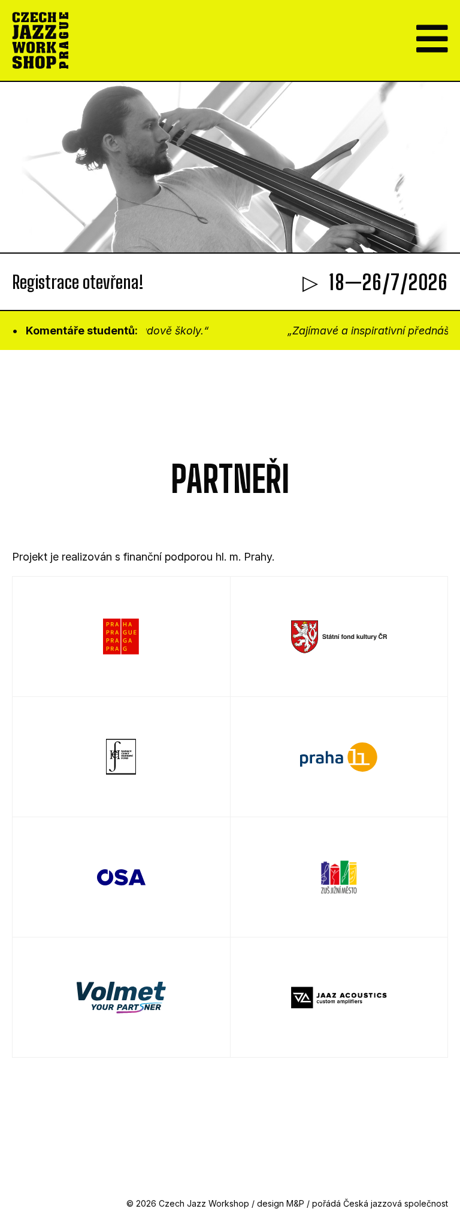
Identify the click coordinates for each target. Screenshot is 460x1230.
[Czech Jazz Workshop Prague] (40, 40)
